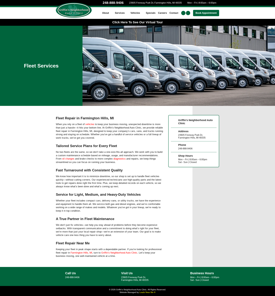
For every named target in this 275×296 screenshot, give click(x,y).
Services (120, 13)
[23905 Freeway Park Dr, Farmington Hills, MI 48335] (127, 3)
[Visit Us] (115, 276)
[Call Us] (59, 275)
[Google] (188, 13)
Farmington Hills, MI (81, 252)
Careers (162, 13)
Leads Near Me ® (147, 292)
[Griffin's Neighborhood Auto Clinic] (173, 122)
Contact (173, 13)
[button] (206, 13)
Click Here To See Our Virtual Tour (137, 22)
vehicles (89, 124)
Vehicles (135, 13)
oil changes (68, 158)
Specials (150, 13)
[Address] (173, 134)
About (105, 13)
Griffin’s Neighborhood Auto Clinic (119, 252)
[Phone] (173, 146)
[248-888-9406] (100, 3)
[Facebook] (183, 13)
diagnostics (119, 158)
